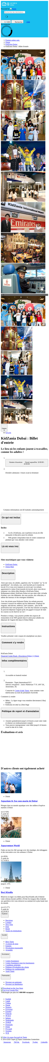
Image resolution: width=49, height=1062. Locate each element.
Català (7, 1001)
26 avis (8, 433)
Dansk (7, 1005)
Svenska (8, 1031)
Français (8, 1014)
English (8, 999)
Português (9, 1025)
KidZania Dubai (11, 564)
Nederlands (9, 1020)
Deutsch (8, 1007)
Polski (7, 1027)
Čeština (8, 1003)
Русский (8, 1029)
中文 (7, 1033)
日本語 (8, 1022)
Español (8, 1011)
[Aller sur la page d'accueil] (13, 9)
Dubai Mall (9, 567)
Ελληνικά (8, 1009)
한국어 (8, 1016)
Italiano (8, 1018)
